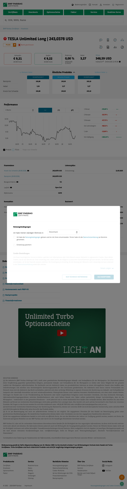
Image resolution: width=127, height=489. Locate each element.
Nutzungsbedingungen (32, 237)
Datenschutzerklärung (90, 237)
